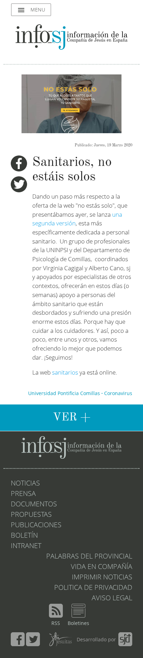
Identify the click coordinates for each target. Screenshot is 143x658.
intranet (26, 546)
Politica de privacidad (93, 588)
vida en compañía (101, 567)
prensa (23, 494)
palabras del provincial (89, 556)
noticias (25, 483)
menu (31, 10)
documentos (34, 504)
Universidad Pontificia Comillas (64, 393)
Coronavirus (118, 393)
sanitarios (65, 373)
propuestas (31, 515)
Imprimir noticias (102, 577)
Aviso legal (112, 598)
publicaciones (36, 525)
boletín (24, 535)
